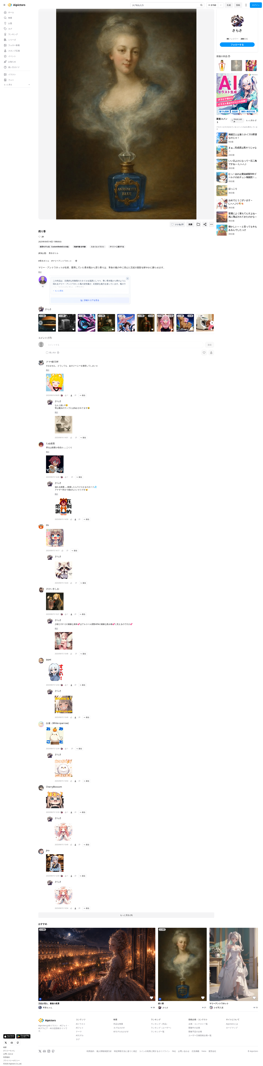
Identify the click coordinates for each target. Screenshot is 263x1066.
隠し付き (52, 352)
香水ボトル (53, 253)
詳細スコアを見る (91, 300)
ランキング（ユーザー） (161, 1027)
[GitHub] (53, 1051)
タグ (78, 1039)
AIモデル (80, 1035)
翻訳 (40, 272)
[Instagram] (48, 1051)
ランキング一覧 (157, 1031)
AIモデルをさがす (121, 1031)
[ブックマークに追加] (198, 224)
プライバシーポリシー (11, 1060)
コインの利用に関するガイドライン (154, 1051)
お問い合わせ (8, 1054)
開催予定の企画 (195, 1031)
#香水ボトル (43, 260)
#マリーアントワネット (61, 260)
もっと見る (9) (126, 915)
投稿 (238, 5)
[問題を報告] (75, 395)
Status (203, 1051)
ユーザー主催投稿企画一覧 (199, 1035)
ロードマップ (232, 1027)
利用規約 (6, 1057)
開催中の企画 (194, 1027)
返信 (83, 395)
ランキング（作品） (159, 1024)
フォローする (237, 44)
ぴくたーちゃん (9, 1051)
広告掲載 (195, 1051)
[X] (40, 1051)
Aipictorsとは (232, 1024)
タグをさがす (119, 1027)
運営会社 (212, 1051)
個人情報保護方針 (104, 1051)
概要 (5, 1047)
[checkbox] (47, 352)
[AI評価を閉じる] (127, 278)
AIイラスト (80, 1024)
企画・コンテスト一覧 (198, 1024)
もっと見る (59, 291)
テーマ (79, 1031)
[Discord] (44, 1051)
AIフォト (80, 1027)
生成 (229, 5)
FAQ (174, 1051)
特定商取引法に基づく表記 (125, 1051)
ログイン (256, 5)
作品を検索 (118, 1024)
